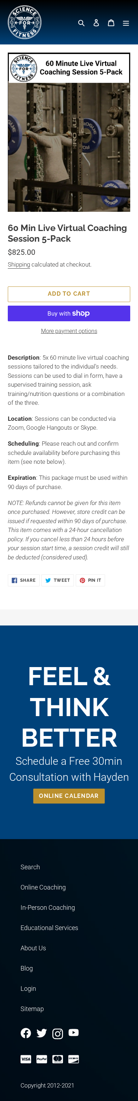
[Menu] (126, 22)
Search (30, 867)
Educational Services (49, 927)
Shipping (19, 264)
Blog (27, 968)
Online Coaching (43, 887)
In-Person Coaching (48, 907)
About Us (33, 948)
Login (28, 988)
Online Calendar (69, 796)
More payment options (69, 331)
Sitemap (32, 1009)
